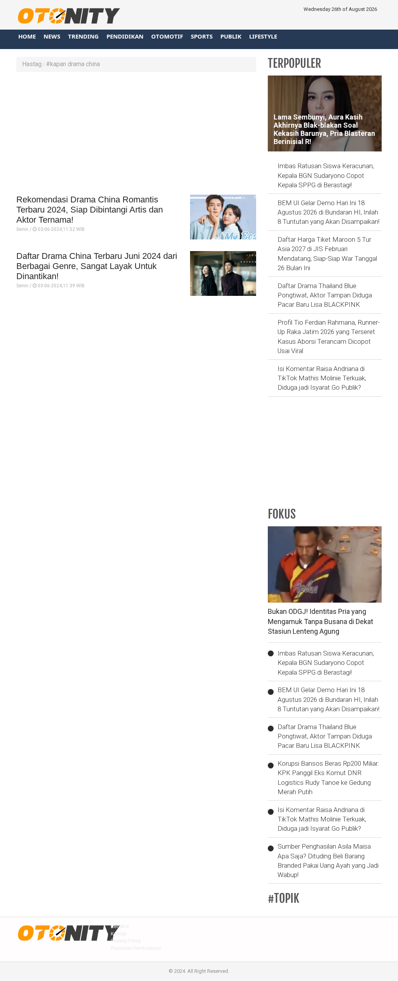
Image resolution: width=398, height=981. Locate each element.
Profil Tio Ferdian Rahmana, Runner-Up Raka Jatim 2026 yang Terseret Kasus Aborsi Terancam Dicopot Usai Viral (329, 336)
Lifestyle (263, 36)
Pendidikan (124, 36)
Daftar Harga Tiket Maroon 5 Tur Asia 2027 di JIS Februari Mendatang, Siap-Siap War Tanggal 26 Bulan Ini (327, 254)
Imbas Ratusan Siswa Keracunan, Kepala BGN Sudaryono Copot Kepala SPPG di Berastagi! (326, 175)
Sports (202, 36)
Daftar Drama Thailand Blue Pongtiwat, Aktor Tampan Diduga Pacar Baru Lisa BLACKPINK (325, 295)
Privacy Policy (126, 941)
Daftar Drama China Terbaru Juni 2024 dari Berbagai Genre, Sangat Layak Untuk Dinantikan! (96, 266)
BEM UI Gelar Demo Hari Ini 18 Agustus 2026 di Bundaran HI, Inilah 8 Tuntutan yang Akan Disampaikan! (328, 212)
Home (27, 36)
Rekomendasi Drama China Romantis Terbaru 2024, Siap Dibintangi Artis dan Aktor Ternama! (89, 210)
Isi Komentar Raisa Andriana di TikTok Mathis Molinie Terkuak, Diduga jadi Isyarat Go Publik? (322, 378)
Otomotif (167, 36)
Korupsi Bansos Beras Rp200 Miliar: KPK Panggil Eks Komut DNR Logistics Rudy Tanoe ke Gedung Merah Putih (328, 777)
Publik (230, 36)
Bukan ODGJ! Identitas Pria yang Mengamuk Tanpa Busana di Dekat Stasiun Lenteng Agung (320, 621)
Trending (83, 36)
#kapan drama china (73, 64)
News (52, 36)
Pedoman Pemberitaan (136, 948)
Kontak (119, 934)
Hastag (32, 64)
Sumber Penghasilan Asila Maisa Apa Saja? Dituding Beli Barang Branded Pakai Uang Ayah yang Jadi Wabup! (328, 860)
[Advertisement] (136, 134)
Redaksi (120, 926)
